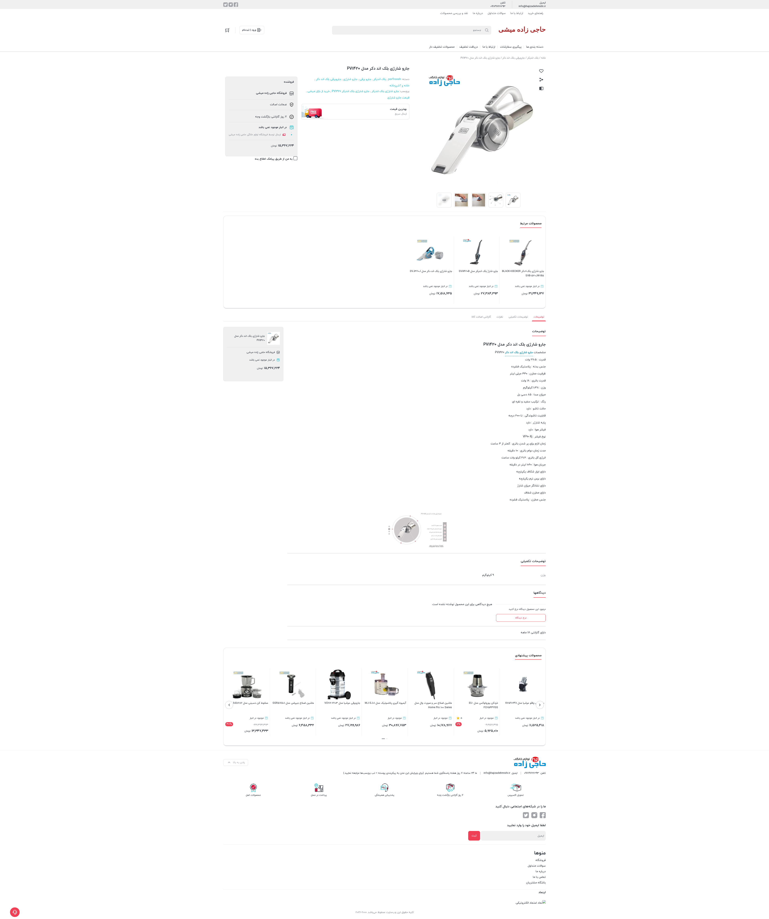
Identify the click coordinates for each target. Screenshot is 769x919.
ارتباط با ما (516, 13)
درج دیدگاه (520, 617)
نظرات (499, 317)
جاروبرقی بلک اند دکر (513, 58)
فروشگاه (540, 860)
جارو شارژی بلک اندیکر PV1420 (350, 91)
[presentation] (540, 705)
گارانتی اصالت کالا (481, 317)
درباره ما (478, 13)
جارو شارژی (350, 79)
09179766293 (497, 6)
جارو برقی (365, 79)
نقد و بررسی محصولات (454, 13)
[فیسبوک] (236, 4)
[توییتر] (225, 4)
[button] (383, 738)
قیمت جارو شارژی (398, 98)
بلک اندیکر (533, 58)
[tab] (539, 317)
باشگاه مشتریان (536, 883)
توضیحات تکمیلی (518, 317)
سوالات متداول (497, 13)
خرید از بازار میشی (318, 91)
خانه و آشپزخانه (399, 86)
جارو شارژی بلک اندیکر (385, 91)
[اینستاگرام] (230, 4)
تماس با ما (539, 877)
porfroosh (394, 79)
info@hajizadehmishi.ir (532, 6)
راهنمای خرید (535, 13)
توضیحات (538, 317)
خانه (543, 58)
